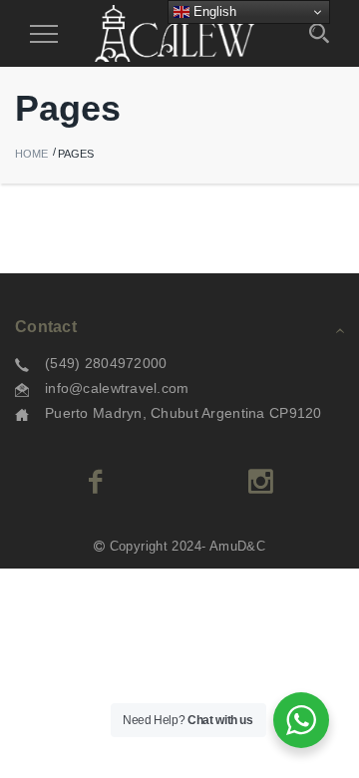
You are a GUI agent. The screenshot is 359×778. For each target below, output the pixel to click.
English (212, 11)
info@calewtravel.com (117, 388)
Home (31, 154)
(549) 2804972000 (106, 363)
